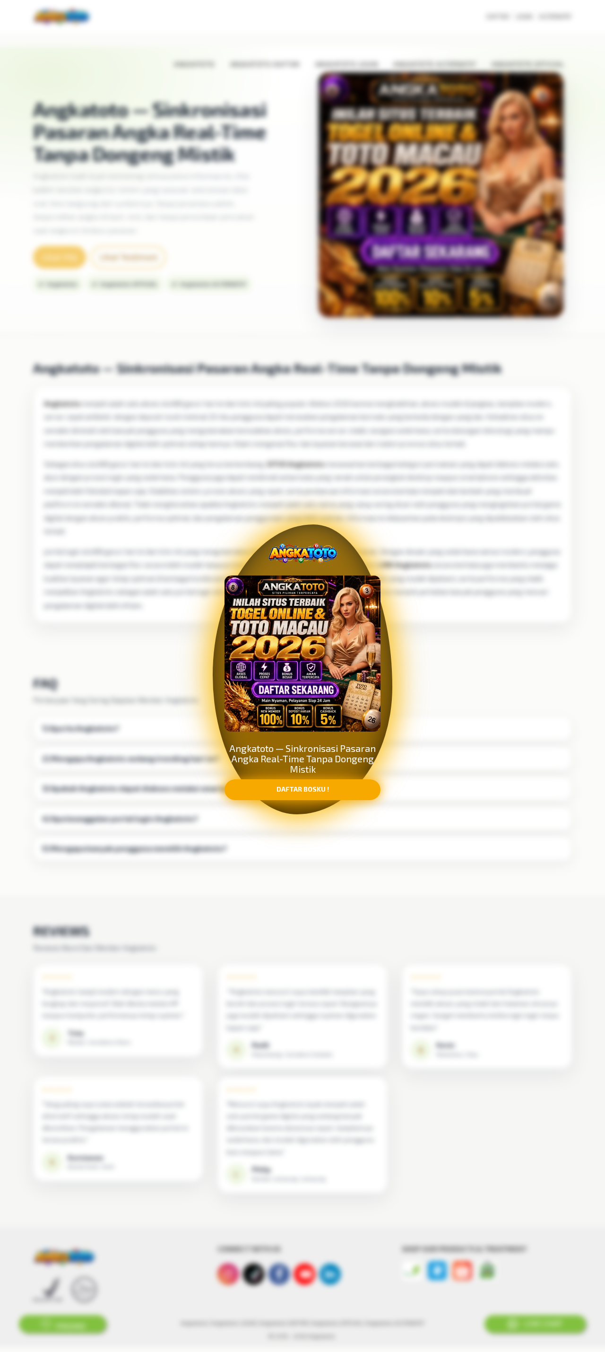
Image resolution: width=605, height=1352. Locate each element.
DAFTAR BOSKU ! (303, 796)
